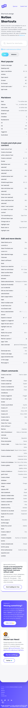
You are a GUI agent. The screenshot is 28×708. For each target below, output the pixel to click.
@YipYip (21, 650)
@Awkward (14, 650)
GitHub (9, 612)
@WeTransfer (7, 650)
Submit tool (23, 6)
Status (2, 688)
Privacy (2, 694)
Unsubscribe (3, 695)
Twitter (21, 610)
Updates (3, 692)
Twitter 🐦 (9, 660)
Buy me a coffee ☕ (11, 655)
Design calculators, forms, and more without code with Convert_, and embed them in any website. (14, 706)
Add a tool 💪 (10, 623)
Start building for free (12, 587)
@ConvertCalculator (14, 648)
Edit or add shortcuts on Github (12, 49)
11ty (21, 686)
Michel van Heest (13, 686)
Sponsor (15, 6)
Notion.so (22, 35)
